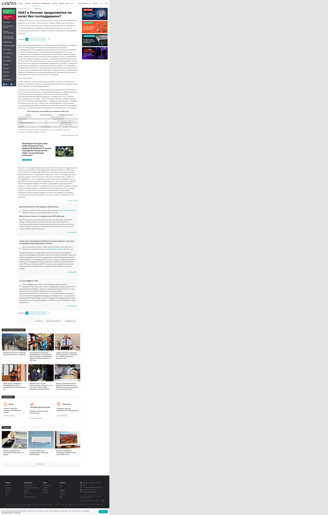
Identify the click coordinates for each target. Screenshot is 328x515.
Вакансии (45, 490)
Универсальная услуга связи (59, 101)
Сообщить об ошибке (89, 489)
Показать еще (41, 464)
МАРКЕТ (54, 3)
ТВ (72, 3)
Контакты (45, 492)
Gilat (28, 300)
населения (38, 94)
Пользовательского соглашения (11, 512)
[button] (101, 3)
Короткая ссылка (71, 321)
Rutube (62, 492)
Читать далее (73, 201)
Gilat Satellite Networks (66, 210)
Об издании (46, 485)
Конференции (28, 485)
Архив (7, 494)
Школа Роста (7, 22)
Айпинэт (36, 132)
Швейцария (30, 105)
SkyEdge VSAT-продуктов (58, 298)
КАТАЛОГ (95, 3)
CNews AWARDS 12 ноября (7, 17)
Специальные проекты (30, 487)
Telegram (62, 494)
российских (70, 96)
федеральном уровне (43, 179)
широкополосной (28, 287)
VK (60, 487)
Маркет (26, 490)
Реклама (45, 487)
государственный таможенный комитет (60, 183)
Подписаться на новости (53, 321)
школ (19, 99)
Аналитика (35, 3)
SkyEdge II (35, 289)
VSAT (62, 45)
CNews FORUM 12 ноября (7, 11)
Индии (66, 92)
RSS (84, 485)
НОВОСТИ (27, 3)
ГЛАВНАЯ (20, 3)
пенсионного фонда (40, 181)
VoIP (73, 287)
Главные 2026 (8, 32)
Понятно (103, 511)
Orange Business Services (54, 249)
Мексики (73, 92)
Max (61, 485)
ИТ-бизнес (6, 72)
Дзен (61, 497)
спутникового (66, 253)
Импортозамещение (9, 45)
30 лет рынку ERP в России (8, 26)
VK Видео (62, 490)
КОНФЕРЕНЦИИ (45, 3)
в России (32, 213)
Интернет (6, 68)
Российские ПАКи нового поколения (8, 37)
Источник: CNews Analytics (68, 135)
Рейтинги (6, 76)
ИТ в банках (6, 57)
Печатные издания (29, 497)
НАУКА (67, 3)
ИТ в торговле (7, 60)
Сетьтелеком (22, 132)
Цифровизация (7, 42)
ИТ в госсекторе (7, 53)
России (25, 262)
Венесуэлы (21, 94)
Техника (26, 492)
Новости (7, 485)
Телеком (5, 64)
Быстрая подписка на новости (92, 482)
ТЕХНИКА (61, 3)
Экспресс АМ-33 (29, 130)
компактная (22, 105)
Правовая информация (90, 492)
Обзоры (7, 492)
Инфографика (7, 79)
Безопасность (7, 49)
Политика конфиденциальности (92, 487)
